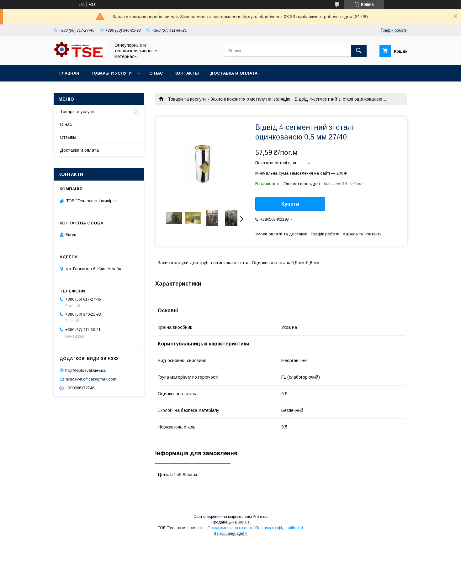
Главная (69, 73)
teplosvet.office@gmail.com (91, 379)
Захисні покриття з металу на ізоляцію (250, 99)
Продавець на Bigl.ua (230, 522)
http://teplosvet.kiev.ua (85, 370)
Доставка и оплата (233, 73)
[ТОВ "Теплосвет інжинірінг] (80, 57)
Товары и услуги (111, 73)
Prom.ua (260, 516)
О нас (156, 73)
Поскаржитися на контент (230, 528)
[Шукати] (359, 51)
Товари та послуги (187, 99)
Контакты (186, 73)
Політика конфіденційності (279, 528)
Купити (290, 204)
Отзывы (68, 137)
